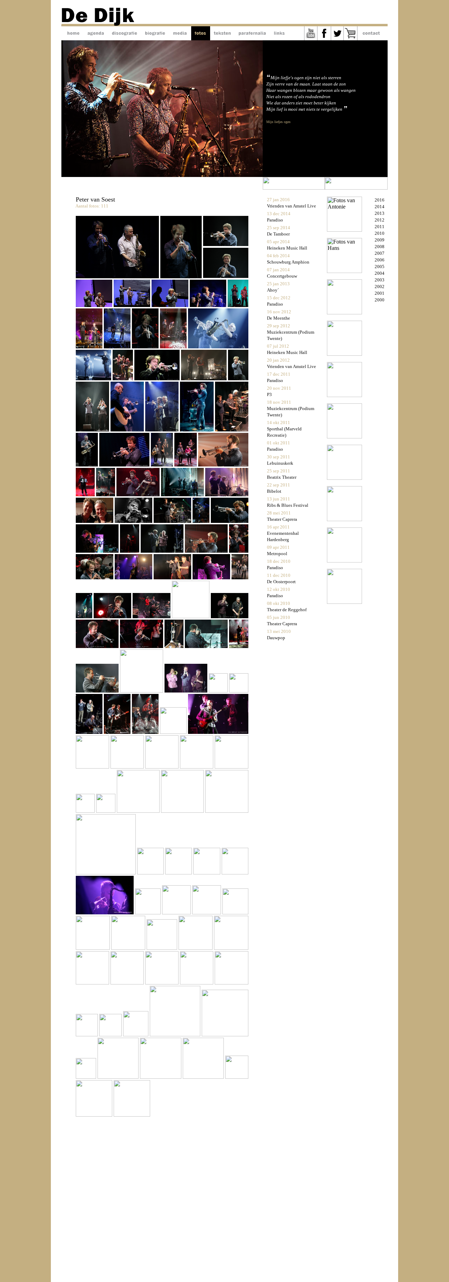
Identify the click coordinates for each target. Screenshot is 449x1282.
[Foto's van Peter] (344, 478)
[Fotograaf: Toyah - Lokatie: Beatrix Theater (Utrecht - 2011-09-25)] (95, 521)
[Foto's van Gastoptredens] (344, 561)
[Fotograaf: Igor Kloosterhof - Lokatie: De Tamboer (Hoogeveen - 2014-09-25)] (225, 244)
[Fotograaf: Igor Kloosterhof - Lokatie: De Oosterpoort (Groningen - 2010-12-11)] (173, 577)
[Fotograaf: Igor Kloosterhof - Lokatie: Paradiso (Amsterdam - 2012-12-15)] (118, 346)
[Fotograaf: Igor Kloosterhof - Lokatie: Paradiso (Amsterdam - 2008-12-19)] (226, 811)
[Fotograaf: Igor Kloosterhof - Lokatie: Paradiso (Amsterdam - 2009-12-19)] (219, 691)
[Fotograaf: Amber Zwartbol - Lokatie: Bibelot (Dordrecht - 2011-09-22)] (134, 521)
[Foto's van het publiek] (344, 602)
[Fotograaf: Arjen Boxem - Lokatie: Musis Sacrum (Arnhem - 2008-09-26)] (207, 912)
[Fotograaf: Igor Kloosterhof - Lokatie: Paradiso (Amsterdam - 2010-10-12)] (152, 616)
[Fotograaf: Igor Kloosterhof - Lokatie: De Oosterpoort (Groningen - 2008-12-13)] (179, 872)
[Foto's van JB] (344, 519)
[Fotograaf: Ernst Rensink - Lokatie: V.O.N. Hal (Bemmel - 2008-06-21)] (196, 948)
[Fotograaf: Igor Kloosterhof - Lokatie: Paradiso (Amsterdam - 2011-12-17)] (127, 429)
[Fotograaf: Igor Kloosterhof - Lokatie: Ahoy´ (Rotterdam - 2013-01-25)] (90, 346)
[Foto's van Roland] (344, 436)
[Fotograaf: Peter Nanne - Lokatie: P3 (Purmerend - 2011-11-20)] (197, 429)
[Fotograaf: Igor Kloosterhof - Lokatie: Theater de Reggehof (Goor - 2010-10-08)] (191, 616)
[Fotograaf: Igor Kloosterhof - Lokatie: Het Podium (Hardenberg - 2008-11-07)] (235, 872)
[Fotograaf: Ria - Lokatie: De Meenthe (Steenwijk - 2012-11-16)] (218, 346)
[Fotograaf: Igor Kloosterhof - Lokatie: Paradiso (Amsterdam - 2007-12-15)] (162, 983)
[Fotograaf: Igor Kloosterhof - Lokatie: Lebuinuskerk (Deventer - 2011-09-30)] (183, 494)
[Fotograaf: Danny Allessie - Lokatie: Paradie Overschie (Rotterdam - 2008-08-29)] (129, 948)
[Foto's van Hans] (344, 271)
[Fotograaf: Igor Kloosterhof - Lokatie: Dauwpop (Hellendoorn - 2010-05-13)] (98, 691)
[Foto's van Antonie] (344, 230)
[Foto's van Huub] (344, 312)
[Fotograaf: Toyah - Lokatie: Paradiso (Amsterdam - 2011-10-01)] (138, 494)
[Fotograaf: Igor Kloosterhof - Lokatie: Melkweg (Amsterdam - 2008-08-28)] (162, 948)
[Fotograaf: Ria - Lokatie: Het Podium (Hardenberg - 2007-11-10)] (88, 1034)
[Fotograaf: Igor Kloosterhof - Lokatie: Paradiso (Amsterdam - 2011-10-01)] (86, 494)
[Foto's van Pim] (344, 395)
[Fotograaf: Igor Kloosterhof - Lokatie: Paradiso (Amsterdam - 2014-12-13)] (117, 276)
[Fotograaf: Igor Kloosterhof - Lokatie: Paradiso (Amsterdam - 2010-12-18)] (238, 551)
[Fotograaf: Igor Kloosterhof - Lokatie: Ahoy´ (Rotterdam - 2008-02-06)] (93, 983)
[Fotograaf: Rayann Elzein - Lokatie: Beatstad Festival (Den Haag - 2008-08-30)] (93, 948)
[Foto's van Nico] (344, 354)
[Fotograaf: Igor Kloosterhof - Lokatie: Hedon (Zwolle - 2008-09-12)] (235, 912)
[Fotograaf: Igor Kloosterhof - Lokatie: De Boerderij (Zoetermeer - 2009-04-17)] (139, 811)
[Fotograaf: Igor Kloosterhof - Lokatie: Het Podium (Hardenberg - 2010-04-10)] (142, 691)
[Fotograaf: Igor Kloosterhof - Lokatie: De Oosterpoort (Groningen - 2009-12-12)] (218, 732)
